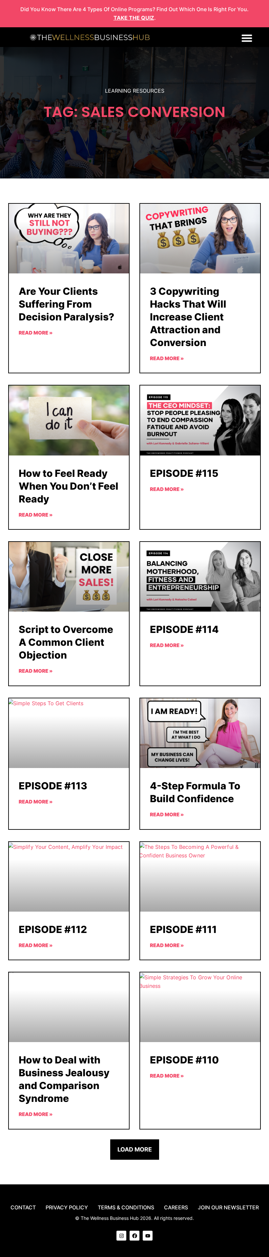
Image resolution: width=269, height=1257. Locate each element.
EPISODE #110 (184, 1060)
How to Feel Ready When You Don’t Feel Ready (68, 486)
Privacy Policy (67, 1207)
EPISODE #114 (184, 629)
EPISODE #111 (183, 929)
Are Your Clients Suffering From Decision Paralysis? (66, 304)
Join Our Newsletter (228, 1207)
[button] (247, 38)
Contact (23, 1207)
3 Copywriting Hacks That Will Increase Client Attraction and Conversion (188, 316)
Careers (176, 1207)
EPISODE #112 (53, 929)
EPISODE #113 (53, 786)
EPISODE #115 (184, 473)
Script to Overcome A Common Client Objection (66, 642)
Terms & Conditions (126, 1207)
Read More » (35, 333)
